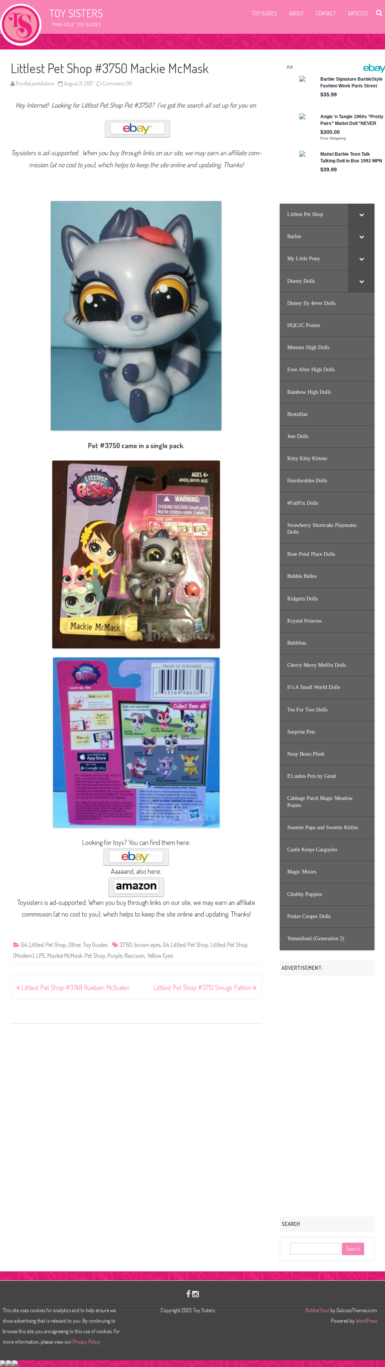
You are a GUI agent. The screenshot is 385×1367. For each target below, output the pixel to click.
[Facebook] (188, 1294)
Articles (358, 13)
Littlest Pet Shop (47, 944)
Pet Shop (95, 955)
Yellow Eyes (160, 955)
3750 (126, 944)
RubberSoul (317, 1310)
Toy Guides (264, 13)
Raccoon (134, 955)
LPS (40, 955)
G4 (24, 944)
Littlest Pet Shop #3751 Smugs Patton (203, 987)
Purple (115, 955)
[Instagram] (195, 1294)
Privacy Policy (86, 1341)
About (296, 13)
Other (74, 944)
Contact (326, 13)
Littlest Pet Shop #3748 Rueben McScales (74, 987)
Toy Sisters (76, 13)
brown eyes (147, 944)
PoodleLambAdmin (35, 83)
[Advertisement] (327, 1093)
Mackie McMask (64, 955)
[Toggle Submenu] (361, 214)
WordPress (366, 1320)
